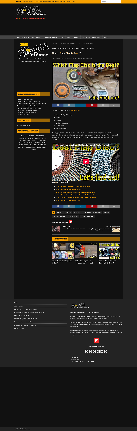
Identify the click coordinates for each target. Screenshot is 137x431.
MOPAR (37, 143)
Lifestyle (85, 37)
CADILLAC (30, 136)
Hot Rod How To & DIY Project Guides (25, 309)
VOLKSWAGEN (42, 147)
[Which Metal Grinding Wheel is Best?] (63, 251)
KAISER (42, 140)
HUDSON (35, 140)
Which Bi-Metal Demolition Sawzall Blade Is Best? (73, 187)
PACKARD (33, 145)
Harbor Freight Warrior (92, 212)
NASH (44, 143)
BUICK (23, 136)
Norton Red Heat (59, 216)
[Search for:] (111, 1)
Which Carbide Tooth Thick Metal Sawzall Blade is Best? (75, 195)
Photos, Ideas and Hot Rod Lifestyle (25, 325)
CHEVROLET (40, 136)
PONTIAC (21, 147)
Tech (68, 37)
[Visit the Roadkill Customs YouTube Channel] (105, 352)
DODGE (37, 138)
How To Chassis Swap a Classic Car (28, 101)
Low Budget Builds (23, 115)
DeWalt (59, 212)
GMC (28, 140)
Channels (96, 37)
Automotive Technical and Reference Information (29, 312)
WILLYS (33, 149)
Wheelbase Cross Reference (26, 113)
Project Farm (75, 111)
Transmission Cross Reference (27, 110)
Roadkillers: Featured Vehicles (23, 322)
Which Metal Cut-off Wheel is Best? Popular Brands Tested (76, 198)
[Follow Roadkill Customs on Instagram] (90, 352)
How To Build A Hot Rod (21, 315)
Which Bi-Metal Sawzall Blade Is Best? (69, 189)
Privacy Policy (75, 359)
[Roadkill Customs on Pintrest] (94, 352)
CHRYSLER (22, 138)
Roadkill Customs (72, 58)
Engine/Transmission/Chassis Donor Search (31, 104)
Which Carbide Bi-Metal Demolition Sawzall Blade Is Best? (75, 192)
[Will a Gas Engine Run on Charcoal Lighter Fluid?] (86, 251)
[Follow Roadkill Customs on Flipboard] (96, 342)
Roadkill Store (28, 37)
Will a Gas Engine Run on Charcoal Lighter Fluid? (84, 262)
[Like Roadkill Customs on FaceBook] (86, 352)
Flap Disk (77, 212)
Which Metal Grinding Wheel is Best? (68, 200)
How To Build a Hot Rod (25, 99)
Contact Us (74, 357)
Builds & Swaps (51, 37)
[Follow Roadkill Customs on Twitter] (101, 352)
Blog (106, 37)
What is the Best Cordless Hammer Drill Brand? (108, 262)
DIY (61, 37)
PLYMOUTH (42, 145)
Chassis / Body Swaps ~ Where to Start (25, 319)
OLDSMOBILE (23, 145)
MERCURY (30, 143)
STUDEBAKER (30, 147)
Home (17, 37)
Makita (106, 212)
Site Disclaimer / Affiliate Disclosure (81, 361)
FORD (44, 138)
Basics (38, 37)
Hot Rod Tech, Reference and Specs (29, 108)
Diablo (68, 212)
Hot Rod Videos (19, 328)
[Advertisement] (86, 19)
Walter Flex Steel (87, 216)
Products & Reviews (86, 58)
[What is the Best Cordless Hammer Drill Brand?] (109, 251)
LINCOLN (22, 143)
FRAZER (22, 140)
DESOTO (30, 138)
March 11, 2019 (59, 58)
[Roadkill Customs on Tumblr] (98, 352)
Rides (76, 37)
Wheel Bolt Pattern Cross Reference (29, 106)
